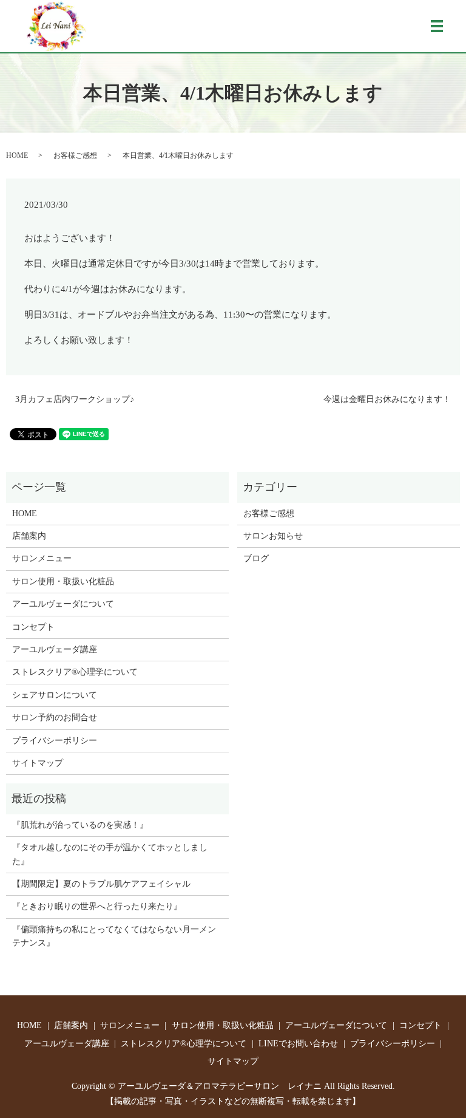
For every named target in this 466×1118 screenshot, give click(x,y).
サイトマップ (37, 763)
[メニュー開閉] (437, 26)
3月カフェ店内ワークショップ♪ (74, 399)
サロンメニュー (42, 558)
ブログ (256, 558)
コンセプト (33, 627)
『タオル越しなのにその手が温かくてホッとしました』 (110, 854)
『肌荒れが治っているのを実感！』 (80, 825)
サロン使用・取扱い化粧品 (63, 581)
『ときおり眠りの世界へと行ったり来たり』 (97, 906)
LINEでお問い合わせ (298, 1043)
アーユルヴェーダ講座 (54, 649)
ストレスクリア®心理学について (75, 672)
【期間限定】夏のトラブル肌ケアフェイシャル (101, 883)
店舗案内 (29, 535)
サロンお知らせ (273, 535)
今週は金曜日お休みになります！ (387, 399)
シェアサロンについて (54, 695)
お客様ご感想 (75, 155)
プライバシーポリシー (54, 740)
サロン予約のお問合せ (54, 717)
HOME (17, 155)
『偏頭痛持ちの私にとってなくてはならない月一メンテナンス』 (114, 936)
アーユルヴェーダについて (63, 603)
